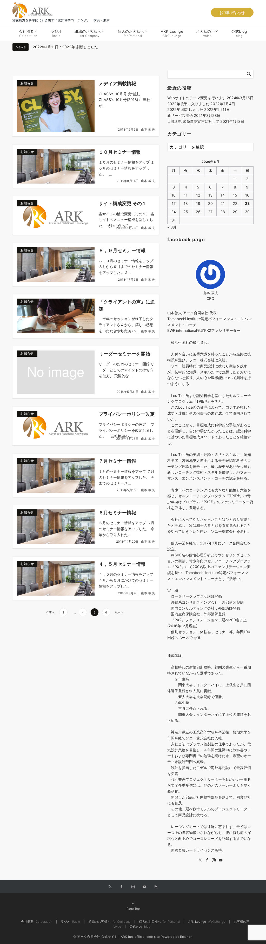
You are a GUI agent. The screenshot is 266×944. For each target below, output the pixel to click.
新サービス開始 (180, 115)
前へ (52, 612)
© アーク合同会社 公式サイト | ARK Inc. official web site (116, 937)
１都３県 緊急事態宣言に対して (193, 121)
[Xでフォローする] (110, 887)
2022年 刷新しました (80, 47)
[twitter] (200, 860)
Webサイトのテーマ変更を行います (196, 98)
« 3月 (171, 227)
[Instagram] (214, 860)
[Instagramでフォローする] (133, 887)
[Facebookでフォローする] (121, 887)
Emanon (186, 937)
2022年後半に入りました (188, 104)
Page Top (133, 909)
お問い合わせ (232, 12)
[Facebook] (207, 860)
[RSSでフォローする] (155, 887)
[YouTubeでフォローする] (144, 887)
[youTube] (220, 860)
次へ (118, 612)
